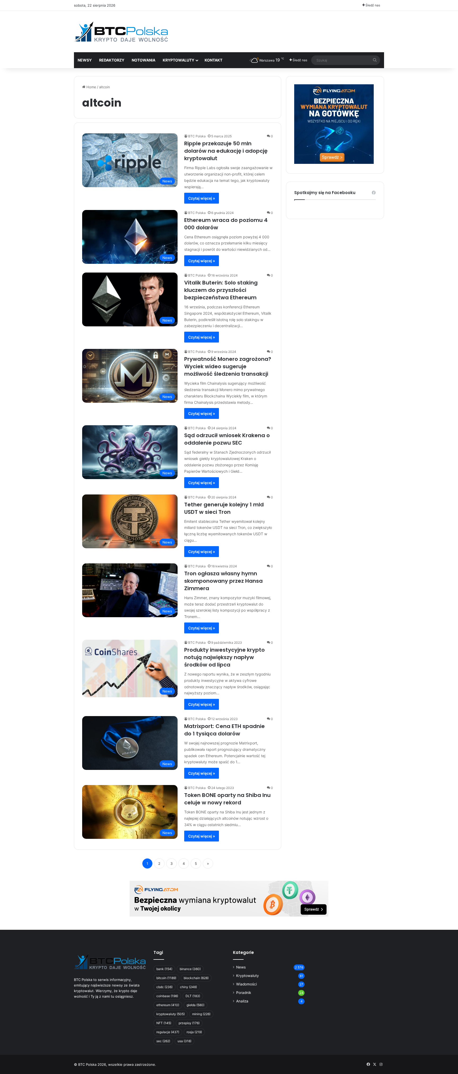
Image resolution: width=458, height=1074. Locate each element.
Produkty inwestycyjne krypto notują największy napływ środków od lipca (224, 657)
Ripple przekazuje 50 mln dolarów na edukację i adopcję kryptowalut (225, 151)
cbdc (164, 987)
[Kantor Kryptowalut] (229, 898)
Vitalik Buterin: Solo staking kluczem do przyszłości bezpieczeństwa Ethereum (221, 290)
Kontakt (213, 60)
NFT (163, 1023)
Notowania (143, 60)
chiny (188, 987)
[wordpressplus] (121, 31)
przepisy (189, 1023)
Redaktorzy (111, 60)
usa (184, 1041)
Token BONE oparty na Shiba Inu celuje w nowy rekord (227, 798)
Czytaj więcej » (201, 198)
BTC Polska (197, 136)
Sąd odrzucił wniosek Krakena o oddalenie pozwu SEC (227, 439)
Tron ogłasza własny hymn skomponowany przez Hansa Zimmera (223, 581)
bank (164, 969)
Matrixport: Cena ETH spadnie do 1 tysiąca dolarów (224, 729)
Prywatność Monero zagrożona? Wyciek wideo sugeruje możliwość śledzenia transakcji (227, 366)
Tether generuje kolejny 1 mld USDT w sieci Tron (224, 508)
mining (201, 1014)
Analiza (242, 1001)
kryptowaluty (170, 1014)
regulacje (167, 1032)
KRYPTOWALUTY (178, 60)
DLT (193, 996)
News (241, 967)
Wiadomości (246, 984)
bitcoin (166, 978)
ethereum (167, 1005)
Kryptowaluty (247, 976)
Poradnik (243, 992)
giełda (195, 1005)
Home (90, 87)
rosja (194, 1032)
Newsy (85, 60)
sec (163, 1041)
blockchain (196, 978)
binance (190, 969)
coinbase (167, 996)
